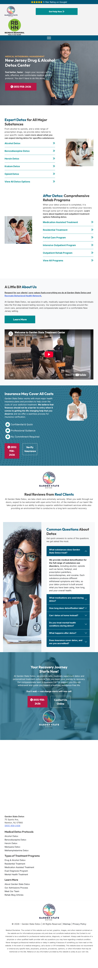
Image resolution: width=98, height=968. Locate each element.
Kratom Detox (12, 166)
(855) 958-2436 (22, 86)
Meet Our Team (12, 891)
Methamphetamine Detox (17, 850)
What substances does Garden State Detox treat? (64, 551)
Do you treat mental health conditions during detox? (62, 624)
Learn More (20, 319)
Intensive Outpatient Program (59, 245)
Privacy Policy (79, 924)
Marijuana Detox (12, 847)
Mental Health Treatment (16, 874)
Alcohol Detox (12, 143)
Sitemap (67, 924)
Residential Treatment (55, 230)
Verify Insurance (30, 449)
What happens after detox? (62, 633)
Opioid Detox (12, 174)
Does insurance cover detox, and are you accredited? (65, 642)
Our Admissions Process (16, 887)
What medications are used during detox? (66, 599)
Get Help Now (55, 11)
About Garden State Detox (17, 884)
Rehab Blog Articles (14, 895)
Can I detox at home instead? (63, 615)
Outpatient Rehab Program (57, 253)
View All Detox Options (17, 181)
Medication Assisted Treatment (60, 222)
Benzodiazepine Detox (17, 151)
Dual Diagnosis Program (16, 871)
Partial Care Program (54, 237)
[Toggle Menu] (49, 38)
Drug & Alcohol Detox (15, 860)
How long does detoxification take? (66, 608)
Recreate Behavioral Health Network (23, 295)
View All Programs (53, 260)
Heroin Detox (12, 158)
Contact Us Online (60, 701)
